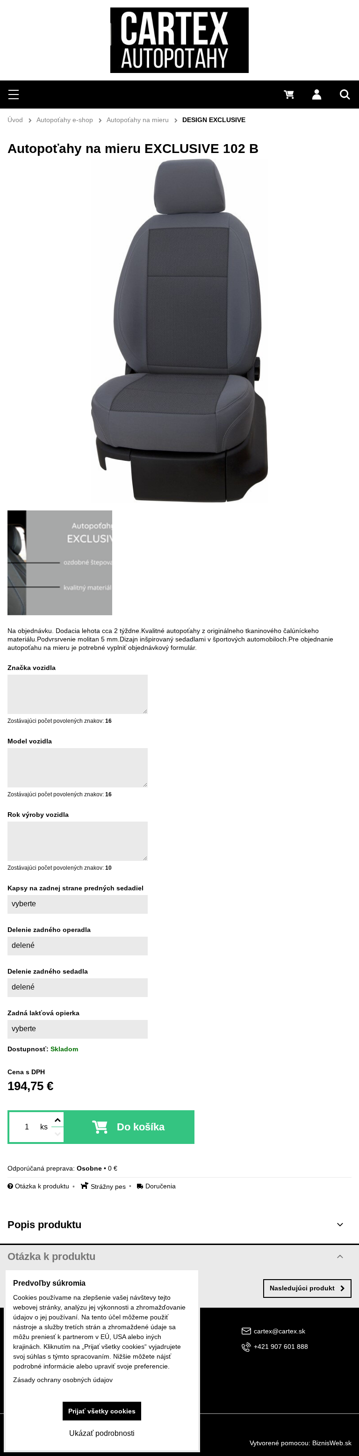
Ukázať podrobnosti (102, 1433)
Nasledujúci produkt (302, 1288)
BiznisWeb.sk (332, 1443)
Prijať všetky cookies (102, 1411)
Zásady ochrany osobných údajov (63, 1379)
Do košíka (141, 1127)
